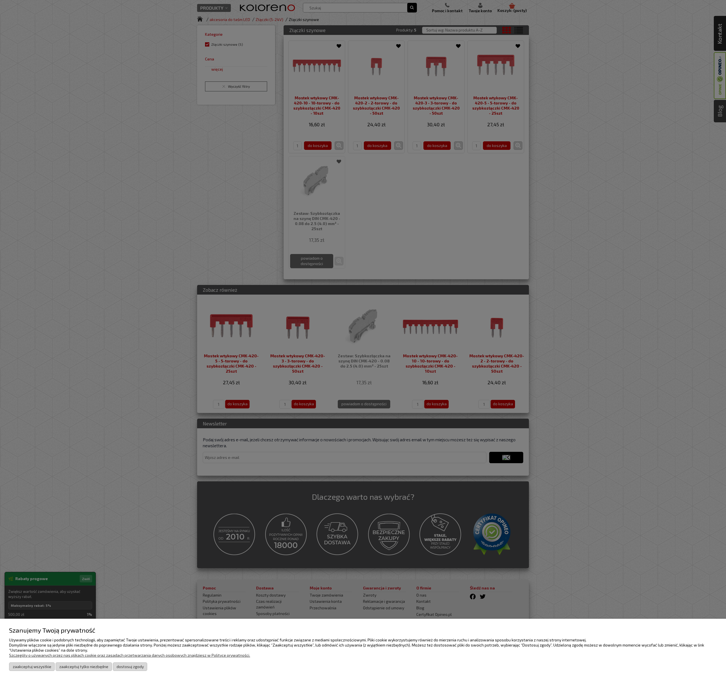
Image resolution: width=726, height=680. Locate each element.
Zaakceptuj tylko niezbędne (83, 666)
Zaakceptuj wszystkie (32, 666)
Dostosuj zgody (130, 666)
